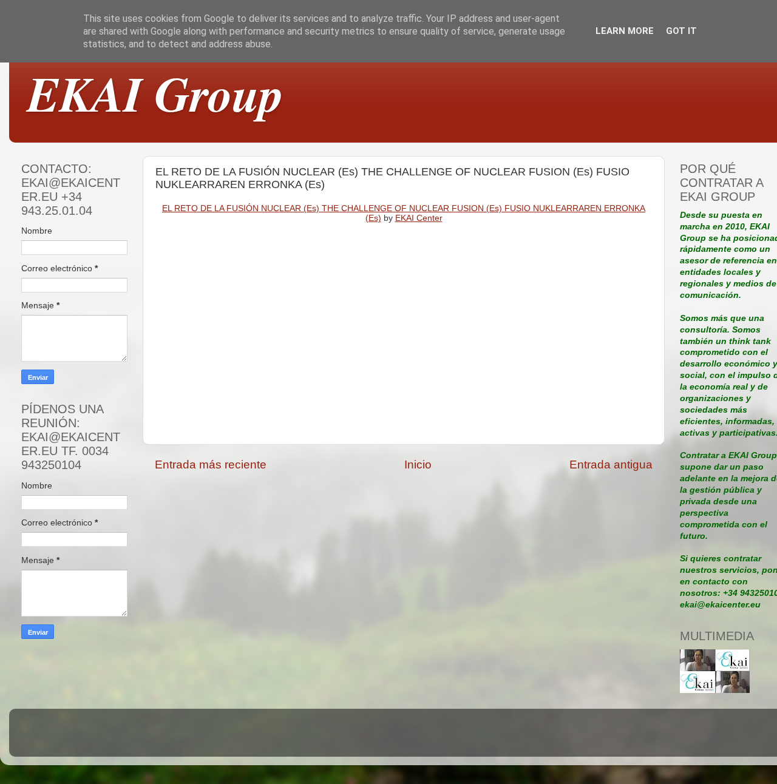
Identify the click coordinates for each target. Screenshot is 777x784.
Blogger (487, 738)
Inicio (418, 464)
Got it (681, 30)
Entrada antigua (611, 464)
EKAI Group (155, 93)
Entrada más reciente (210, 464)
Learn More (624, 30)
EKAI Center (419, 218)
